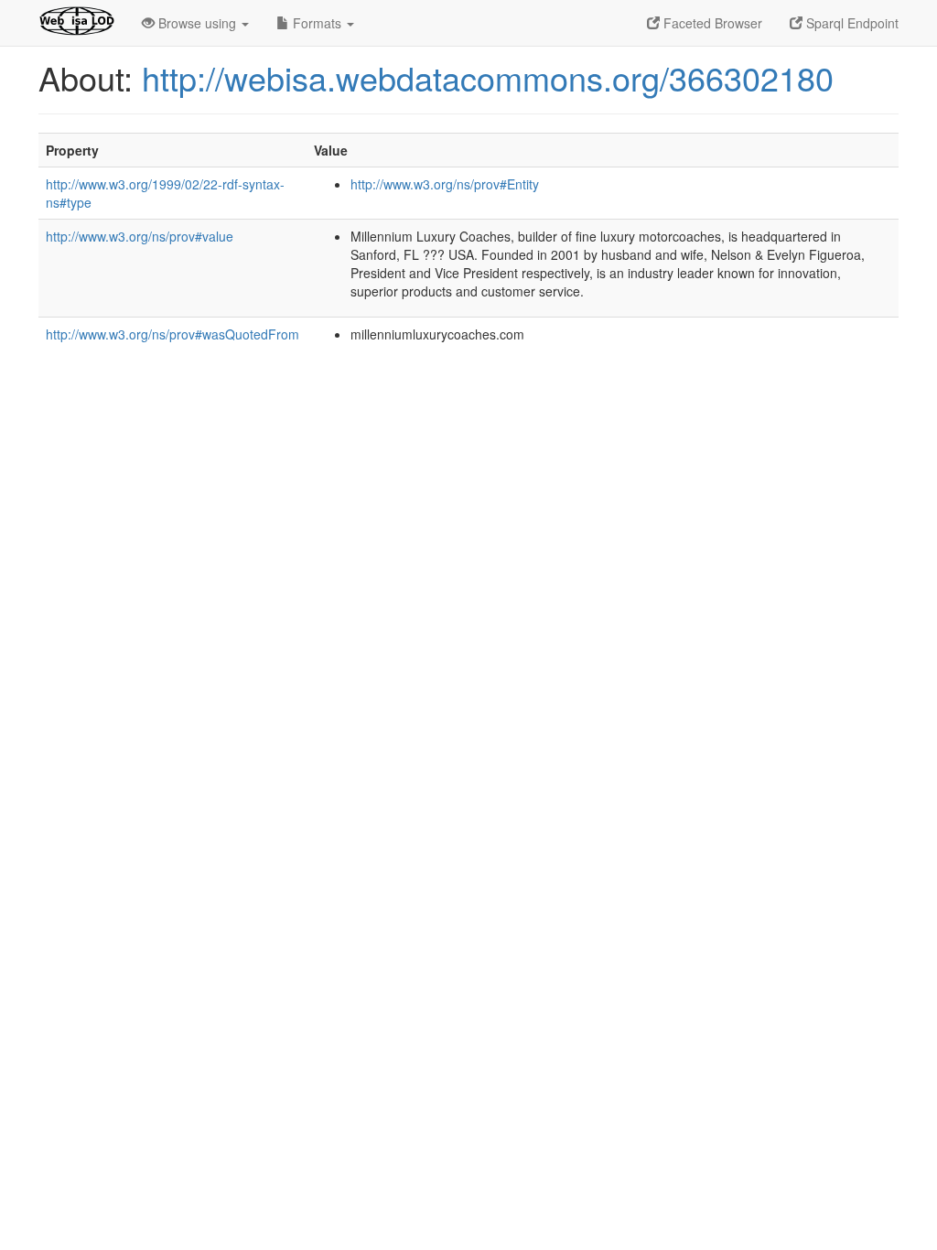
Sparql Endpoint (850, 23)
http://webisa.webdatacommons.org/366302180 (488, 77)
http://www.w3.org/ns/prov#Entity (444, 184)
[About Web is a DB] (76, 23)
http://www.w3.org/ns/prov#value (139, 236)
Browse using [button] (197, 23)
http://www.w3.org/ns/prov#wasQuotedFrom (172, 334)
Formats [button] (317, 23)
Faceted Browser (711, 23)
